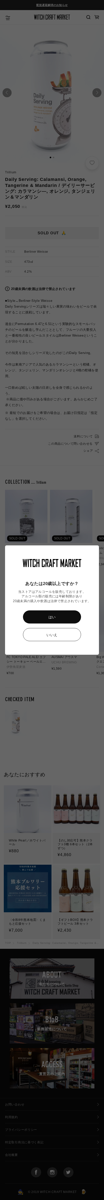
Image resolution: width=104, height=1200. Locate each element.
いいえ (51, 635)
